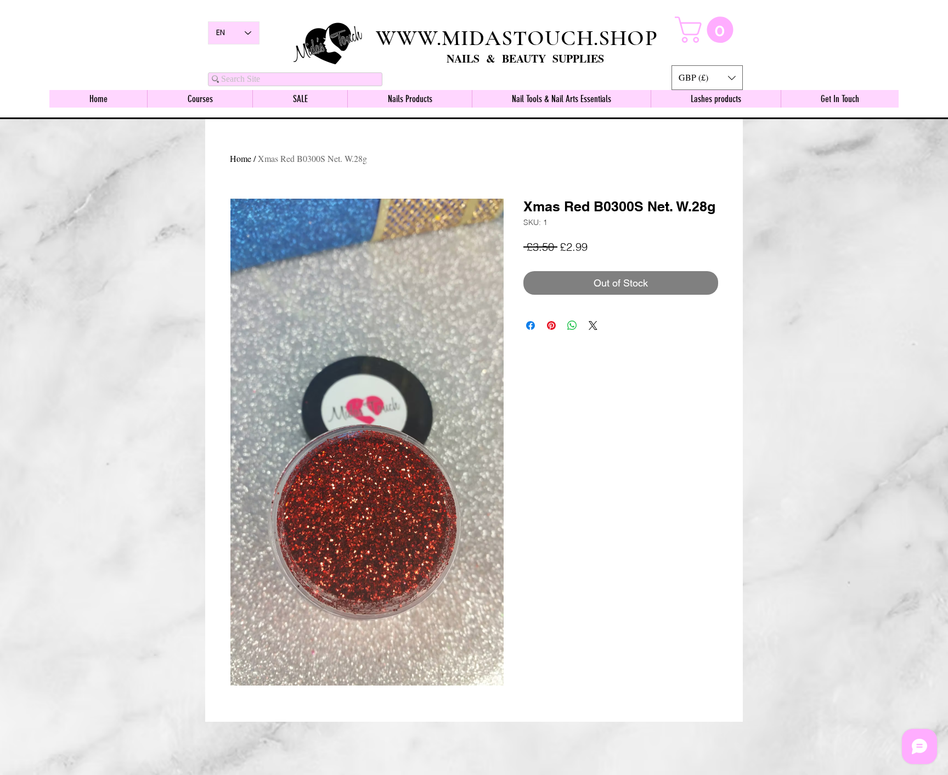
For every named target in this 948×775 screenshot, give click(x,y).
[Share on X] (593, 325)
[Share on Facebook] (530, 325)
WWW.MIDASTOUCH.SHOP (517, 38)
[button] (707, 77)
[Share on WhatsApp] (572, 325)
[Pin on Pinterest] (551, 325)
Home (240, 158)
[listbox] (707, 77)
